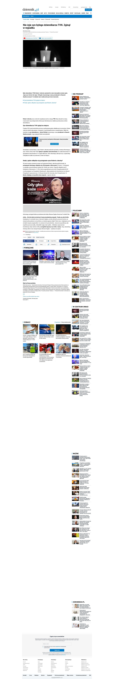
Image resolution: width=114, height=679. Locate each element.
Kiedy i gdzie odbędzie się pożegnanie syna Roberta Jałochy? (40, 102)
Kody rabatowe (54, 663)
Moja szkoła (53, 666)
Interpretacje (25, 669)
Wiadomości (26, 16)
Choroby (66, 667)
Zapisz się (57, 650)
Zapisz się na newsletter (46, 38)
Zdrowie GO (37, 19)
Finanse (66, 663)
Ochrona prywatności (59, 675)
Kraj (32, 16)
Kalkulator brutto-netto (85, 669)
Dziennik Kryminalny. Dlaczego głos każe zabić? (30, 299)
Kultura (52, 671)
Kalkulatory (83, 659)
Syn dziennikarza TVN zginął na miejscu (34, 100)
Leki (66, 664)
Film (52, 669)
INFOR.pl (50, 7)
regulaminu (58, 646)
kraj (37, 21)
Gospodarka (40, 664)
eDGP (24, 664)
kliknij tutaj (64, 654)
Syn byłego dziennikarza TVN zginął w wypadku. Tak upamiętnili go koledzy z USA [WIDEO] (30, 278)
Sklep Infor (25, 670)
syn (34, 237)
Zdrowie (39, 669)
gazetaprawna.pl (84, 7)
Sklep (90, 7)
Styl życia (67, 670)
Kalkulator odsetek (84, 667)
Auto (39, 661)
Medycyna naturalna (69, 666)
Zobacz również (54, 143)
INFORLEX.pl (63, 7)
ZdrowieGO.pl (75, 7)
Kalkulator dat (84, 661)
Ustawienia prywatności (81, 675)
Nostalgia (32, 19)
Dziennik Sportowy (55, 19)
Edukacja (52, 664)
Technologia (40, 663)
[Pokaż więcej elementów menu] (91, 13)
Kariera (42, 675)
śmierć (29, 237)
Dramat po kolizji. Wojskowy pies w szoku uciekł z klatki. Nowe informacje (29, 263)
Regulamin (49, 675)
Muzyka (52, 670)
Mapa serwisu (70, 675)
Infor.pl (24, 661)
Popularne (57, 322)
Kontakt (24, 675)
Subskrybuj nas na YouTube (31, 38)
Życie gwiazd (53, 667)
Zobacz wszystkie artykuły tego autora (31, 296)
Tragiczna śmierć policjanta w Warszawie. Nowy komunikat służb (53, 140)
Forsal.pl (24, 666)
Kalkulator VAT (84, 666)
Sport (39, 667)
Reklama (36, 675)
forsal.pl (56, 7)
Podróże (39, 670)
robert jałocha (40, 237)
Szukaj (89, 9)
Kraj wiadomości (66, 322)
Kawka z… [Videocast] (45, 19)
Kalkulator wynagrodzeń (85, 670)
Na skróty (25, 659)
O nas (30, 675)
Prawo (66, 661)
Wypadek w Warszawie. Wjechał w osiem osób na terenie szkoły (46, 262)
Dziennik (24, 21)
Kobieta (52, 661)
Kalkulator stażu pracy (85, 664)
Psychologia (67, 669)
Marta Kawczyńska (40, 31)
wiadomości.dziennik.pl (31, 21)
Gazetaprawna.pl (26, 663)
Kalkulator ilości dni (84, 663)
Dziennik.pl (40, 659)
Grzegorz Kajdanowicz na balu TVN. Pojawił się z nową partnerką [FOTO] (62, 263)
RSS (90, 675)
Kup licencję (36, 232)
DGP (69, 7)
